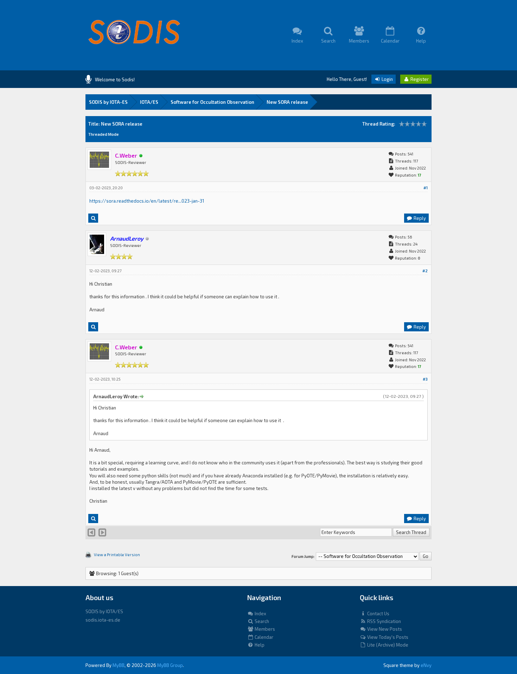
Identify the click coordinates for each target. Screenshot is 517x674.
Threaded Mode (103, 134)
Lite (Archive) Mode (387, 645)
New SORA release (287, 102)
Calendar (263, 637)
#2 (425, 270)
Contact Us (377, 613)
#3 (425, 379)
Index (260, 613)
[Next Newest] (102, 534)
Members (264, 629)
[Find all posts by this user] (93, 218)
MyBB (119, 665)
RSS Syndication (383, 621)
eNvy (426, 665)
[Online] (141, 156)
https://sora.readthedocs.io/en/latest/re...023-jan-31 (146, 201)
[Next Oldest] (91, 534)
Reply (419, 218)
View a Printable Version (117, 554)
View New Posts (384, 629)
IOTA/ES (149, 102)
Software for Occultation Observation (212, 102)
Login (387, 79)
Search (261, 621)
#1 (425, 187)
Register (419, 79)
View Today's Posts (387, 637)
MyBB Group (170, 665)
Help (259, 645)
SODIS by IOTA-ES (108, 102)
